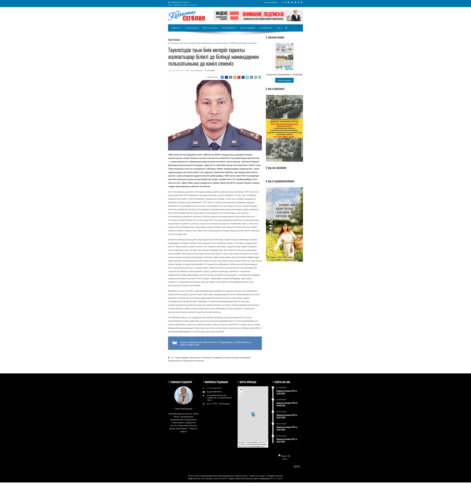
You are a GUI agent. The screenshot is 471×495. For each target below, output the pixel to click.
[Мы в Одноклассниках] (298, 2)
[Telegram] (259, 77)
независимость (175, 361)
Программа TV (229, 28)
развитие (200, 361)
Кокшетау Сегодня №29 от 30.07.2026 (286, 416)
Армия (178, 357)
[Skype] (247, 77)
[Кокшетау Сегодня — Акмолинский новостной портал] (186, 15)
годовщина (207, 357)
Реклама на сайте (181, 5)
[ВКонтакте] (222, 77)
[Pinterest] (238, 77)
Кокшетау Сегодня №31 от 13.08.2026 (286, 392)
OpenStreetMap (252, 442)
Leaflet (242, 442)
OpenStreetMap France (257, 446)
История (235, 357)
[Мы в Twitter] (285, 2)
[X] (226, 77)
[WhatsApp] (255, 77)
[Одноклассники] (234, 77)
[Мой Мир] (230, 77)
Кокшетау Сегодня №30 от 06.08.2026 (286, 404)
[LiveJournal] (243, 77)
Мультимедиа (247, 28)
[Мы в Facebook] (282, 2)
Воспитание (196, 357)
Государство (218, 357)
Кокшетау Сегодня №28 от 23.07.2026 (286, 428)
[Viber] (251, 77)
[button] (252, 414)
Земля (227, 357)
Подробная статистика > (297, 466)
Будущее (186, 357)
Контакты (193, 5)
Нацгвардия (245, 357)
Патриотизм (189, 361)
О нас (170, 5)
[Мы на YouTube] (301, 2)
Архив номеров (284, 80)
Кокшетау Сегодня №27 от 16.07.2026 (286, 440)
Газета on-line (210, 28)
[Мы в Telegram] (295, 2)
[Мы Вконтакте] (291, 2)
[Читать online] (284, 56)
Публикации (191, 28)
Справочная (265, 28)
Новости (175, 28)
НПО (278, 28)
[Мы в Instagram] (288, 2)
